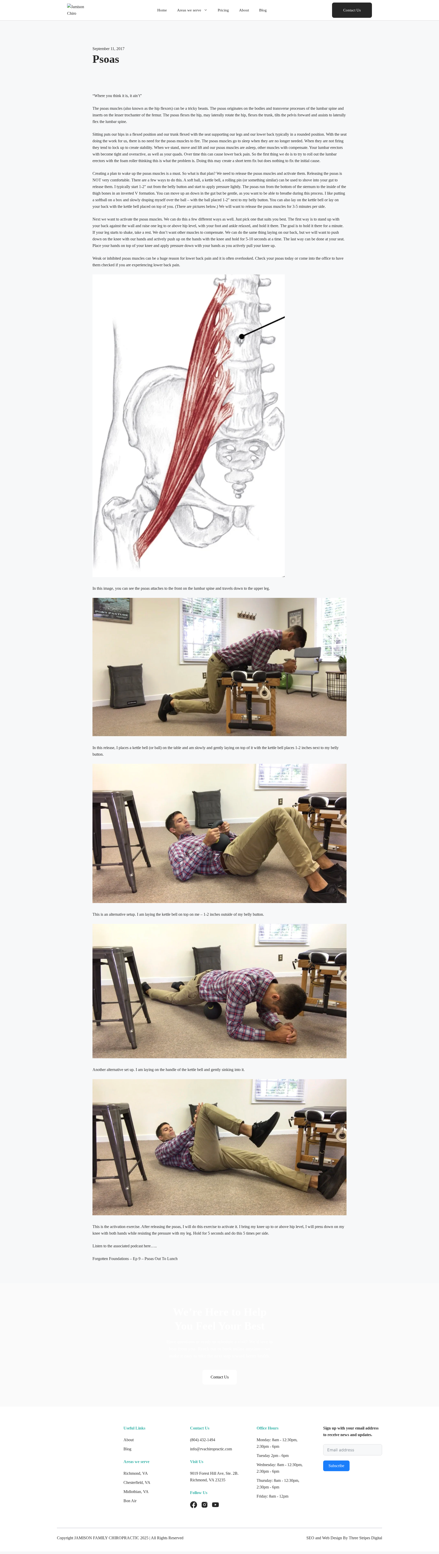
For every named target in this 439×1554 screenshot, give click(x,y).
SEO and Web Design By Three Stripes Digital (344, 1538)
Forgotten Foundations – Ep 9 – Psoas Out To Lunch (135, 1258)
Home (162, 10)
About (244, 10)
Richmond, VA (135, 1473)
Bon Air (129, 1501)
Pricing (223, 10)
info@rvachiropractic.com (211, 1449)
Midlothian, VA (136, 1491)
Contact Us (352, 10)
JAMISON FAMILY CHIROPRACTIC (106, 1538)
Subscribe (336, 1466)
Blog (263, 10)
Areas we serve (189, 10)
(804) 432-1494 (202, 1440)
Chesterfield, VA (136, 1482)
